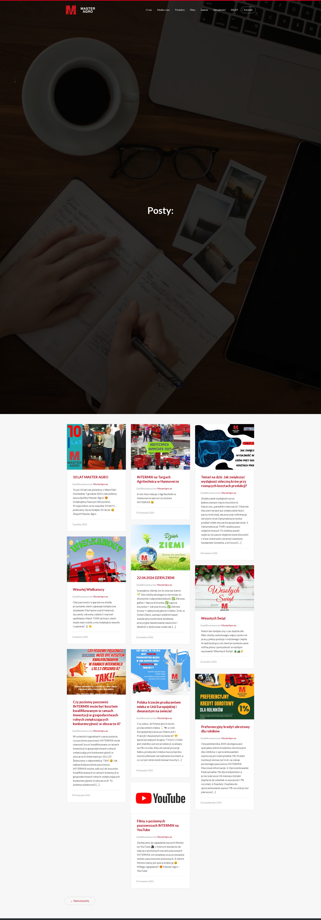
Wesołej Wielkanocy (88, 589)
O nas (149, 9)
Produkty (180, 9)
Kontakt (248, 9)
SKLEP (234, 9)
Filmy (192, 9)
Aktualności (219, 9)
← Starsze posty (79, 900)
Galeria (204, 9)
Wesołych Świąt (213, 618)
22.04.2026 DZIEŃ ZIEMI (155, 578)
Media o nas (163, 9)
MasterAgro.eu (100, 484)
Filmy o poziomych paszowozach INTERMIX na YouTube (158, 825)
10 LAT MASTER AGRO (90, 477)
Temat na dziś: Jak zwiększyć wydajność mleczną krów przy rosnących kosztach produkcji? (224, 481)
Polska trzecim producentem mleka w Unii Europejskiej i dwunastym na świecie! (159, 706)
